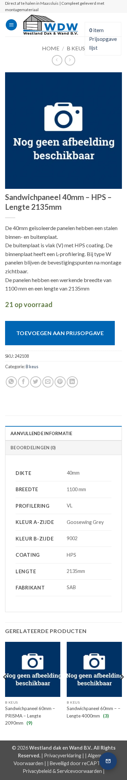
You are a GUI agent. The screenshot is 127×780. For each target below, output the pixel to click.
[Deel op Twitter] (35, 381)
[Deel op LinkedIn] (72, 381)
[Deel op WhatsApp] (11, 381)
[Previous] (5, 690)
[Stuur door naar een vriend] (48, 381)
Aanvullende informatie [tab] (41, 433)
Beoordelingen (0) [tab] (33, 447)
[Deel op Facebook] (23, 381)
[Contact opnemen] (108, 761)
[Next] (122, 690)
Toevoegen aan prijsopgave (60, 333)
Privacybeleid (37, 771)
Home (50, 48)
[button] (11, 24)
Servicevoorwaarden (79, 771)
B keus (76, 48)
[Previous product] (70, 60)
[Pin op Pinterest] (60, 381)
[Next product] (57, 60)
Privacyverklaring (62, 755)
